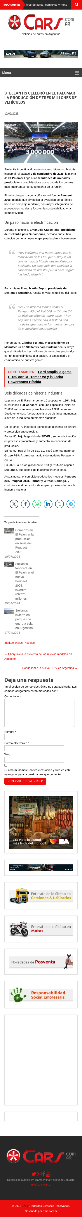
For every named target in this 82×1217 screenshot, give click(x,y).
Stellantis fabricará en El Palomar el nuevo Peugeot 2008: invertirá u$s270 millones (24, 581)
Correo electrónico (16, 743)
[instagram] (39, 1174)
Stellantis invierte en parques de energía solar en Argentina (24, 619)
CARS (25, 1205)
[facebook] (43, 1174)
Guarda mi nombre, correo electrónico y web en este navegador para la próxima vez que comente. (37, 772)
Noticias (29, 642)
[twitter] (33, 1174)
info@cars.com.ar (41, 1184)
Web (7, 754)
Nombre (10, 731)
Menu (6, 73)
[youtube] (48, 1174)
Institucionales (13, 642)
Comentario (12, 696)
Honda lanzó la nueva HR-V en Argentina (50, 668)
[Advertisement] (41, 1060)
